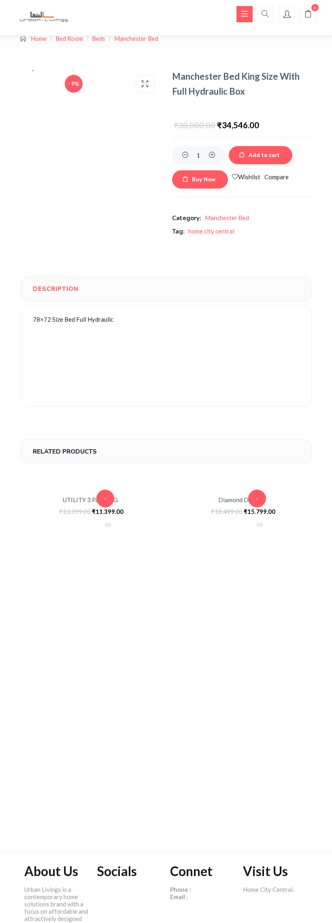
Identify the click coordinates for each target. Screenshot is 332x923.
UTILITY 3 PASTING (90, 499)
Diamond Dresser (242, 499)
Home (39, 38)
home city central (211, 231)
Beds (98, 38)
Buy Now (203, 179)
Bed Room (69, 38)
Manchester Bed (136, 38)
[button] (308, 14)
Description (56, 289)
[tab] (56, 289)
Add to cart (264, 155)
